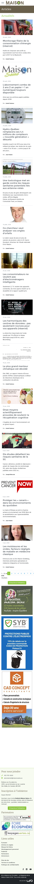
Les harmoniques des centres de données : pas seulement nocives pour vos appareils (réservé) (17, 324)
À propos (4, 842)
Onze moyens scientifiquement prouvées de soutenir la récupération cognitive (16, 413)
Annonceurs (5, 856)
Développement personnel (10, 849)
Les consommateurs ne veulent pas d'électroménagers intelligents (16, 278)
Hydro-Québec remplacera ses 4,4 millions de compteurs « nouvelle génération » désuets (16, 134)
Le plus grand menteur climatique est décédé (15, 367)
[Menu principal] (2, 2)
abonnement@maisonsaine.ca (13, 778)
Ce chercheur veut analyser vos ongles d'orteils (14, 231)
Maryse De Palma (7, 847)
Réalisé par (22, 880)
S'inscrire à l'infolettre (17, 583)
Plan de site (5, 860)
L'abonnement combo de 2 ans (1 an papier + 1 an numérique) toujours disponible (17, 88)
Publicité (4, 851)
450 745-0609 (8, 775)
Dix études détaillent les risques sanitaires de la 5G (16, 457)
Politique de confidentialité (10, 865)
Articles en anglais (7, 845)
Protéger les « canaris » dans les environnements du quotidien (17, 503)
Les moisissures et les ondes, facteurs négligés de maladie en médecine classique (16, 550)
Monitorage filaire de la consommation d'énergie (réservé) (17, 43)
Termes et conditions (8, 862)
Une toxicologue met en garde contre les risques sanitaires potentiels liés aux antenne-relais (16, 184)
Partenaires (5, 854)
